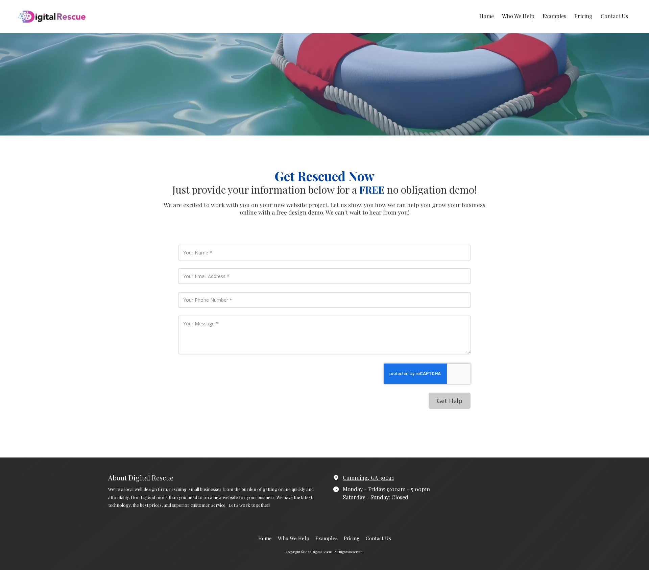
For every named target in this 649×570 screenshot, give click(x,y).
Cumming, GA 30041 (368, 477)
